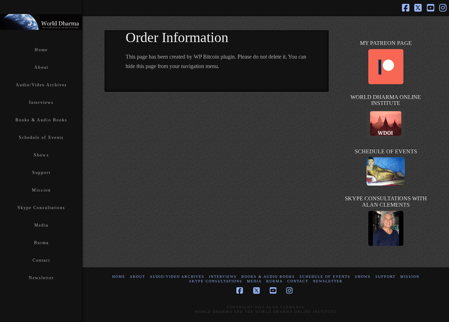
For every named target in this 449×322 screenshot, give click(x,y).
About (137, 277)
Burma (274, 281)
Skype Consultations (215, 281)
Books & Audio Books (268, 277)
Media (254, 281)
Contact (297, 281)
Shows (363, 277)
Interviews (223, 277)
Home (118, 277)
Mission (410, 277)
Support (385, 277)
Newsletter (328, 281)
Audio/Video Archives (177, 277)
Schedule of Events (325, 277)
